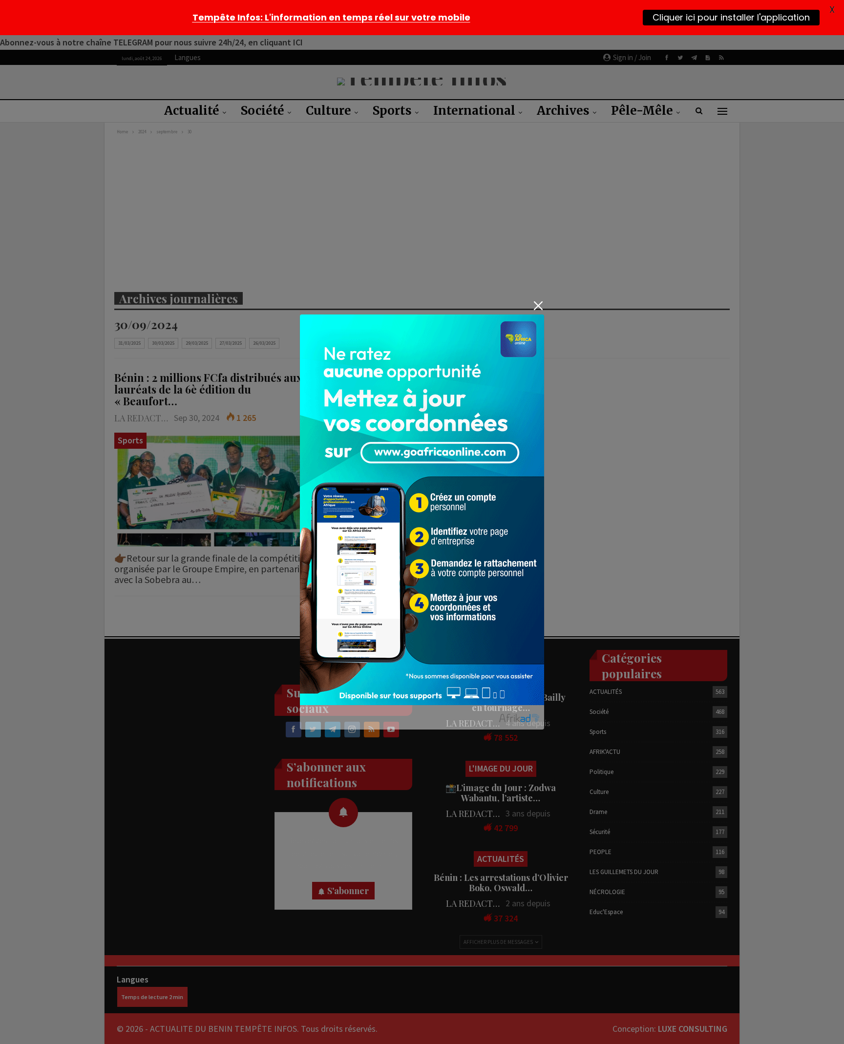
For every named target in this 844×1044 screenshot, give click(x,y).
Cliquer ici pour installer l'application (731, 17)
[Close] (538, 306)
